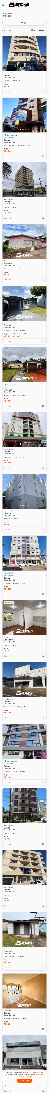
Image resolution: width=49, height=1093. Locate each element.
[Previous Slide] (5, 53)
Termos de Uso (37, 1074)
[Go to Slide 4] (25, 67)
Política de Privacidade (24, 1076)
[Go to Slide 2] (22, 67)
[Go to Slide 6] (28, 67)
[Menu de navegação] (3, 5)
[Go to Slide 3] (23, 67)
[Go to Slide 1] (20, 67)
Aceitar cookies (24, 1081)
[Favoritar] (43, 91)
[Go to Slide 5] (27, 194)
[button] (24, 53)
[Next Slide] (44, 53)
